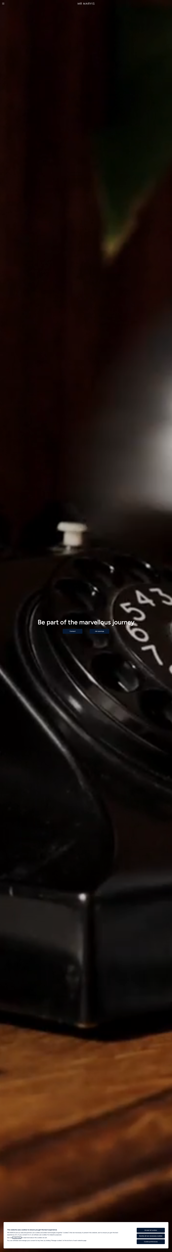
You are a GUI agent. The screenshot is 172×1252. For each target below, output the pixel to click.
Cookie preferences (151, 1242)
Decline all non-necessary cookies (150, 1236)
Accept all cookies (150, 1230)
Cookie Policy (16, 1237)
